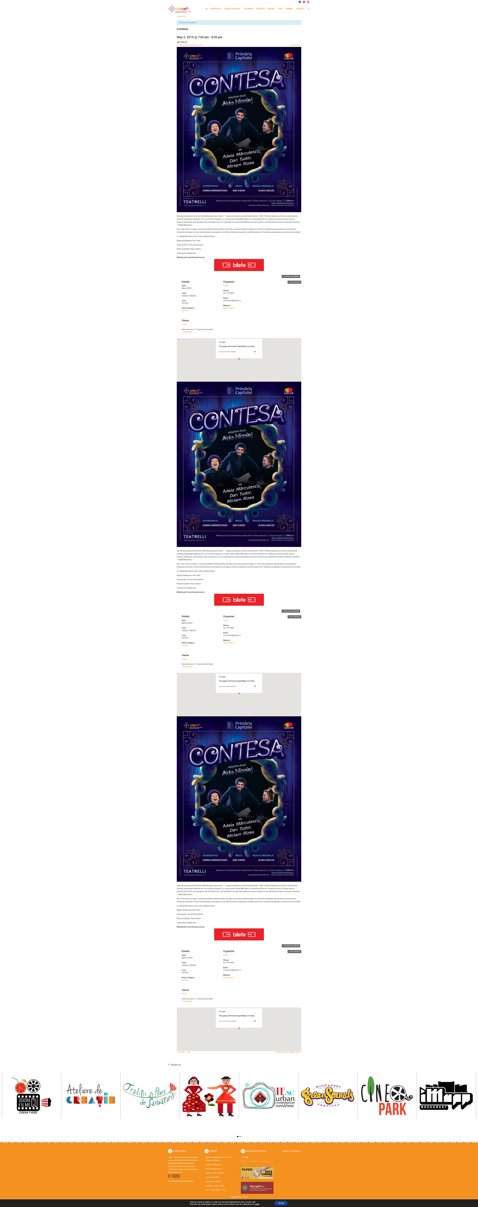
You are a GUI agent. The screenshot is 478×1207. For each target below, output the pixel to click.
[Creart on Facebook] (242, 1157)
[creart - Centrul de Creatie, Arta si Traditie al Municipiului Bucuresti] (178, 9)
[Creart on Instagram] (244, 1157)
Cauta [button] (308, 9)
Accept (281, 1203)
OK (255, 352)
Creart (225, 286)
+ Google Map (187, 332)
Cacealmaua (295, 45)
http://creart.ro (229, 308)
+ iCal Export (294, 282)
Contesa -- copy (183, 1052)
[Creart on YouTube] (247, 1157)
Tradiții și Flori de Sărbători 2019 (190, 45)
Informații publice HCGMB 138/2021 (181, 1181)
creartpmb (217, 1181)
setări (257, 1204)
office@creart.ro (217, 1164)
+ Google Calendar (291, 276)
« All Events (181, 16)
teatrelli (185, 310)
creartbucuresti (218, 1186)
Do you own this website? (228, 352)
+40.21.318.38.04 (218, 1173)
